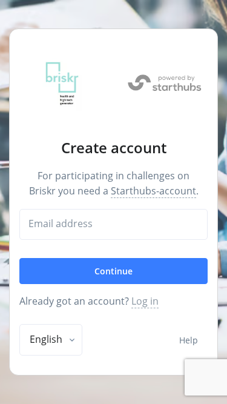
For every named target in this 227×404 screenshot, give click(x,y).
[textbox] (46, 339)
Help (188, 340)
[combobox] (50, 340)
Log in (145, 301)
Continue (113, 271)
